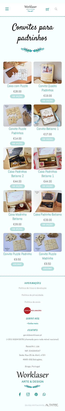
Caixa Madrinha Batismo (17, 216)
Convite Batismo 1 (47, 129)
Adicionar (17, 264)
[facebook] (19, 394)
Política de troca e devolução (32, 288)
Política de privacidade (32, 295)
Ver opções (17, 96)
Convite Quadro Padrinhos (47, 88)
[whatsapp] (44, 394)
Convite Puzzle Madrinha (47, 256)
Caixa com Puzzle (17, 86)
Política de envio (32, 302)
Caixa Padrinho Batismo (48, 214)
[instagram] (28, 394)
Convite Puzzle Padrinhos (17, 131)
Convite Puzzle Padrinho (17, 254)
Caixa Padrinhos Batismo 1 (47, 173)
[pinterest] (36, 394)
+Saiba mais (32, 323)
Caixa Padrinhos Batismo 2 (17, 173)
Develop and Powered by (35, 405)
